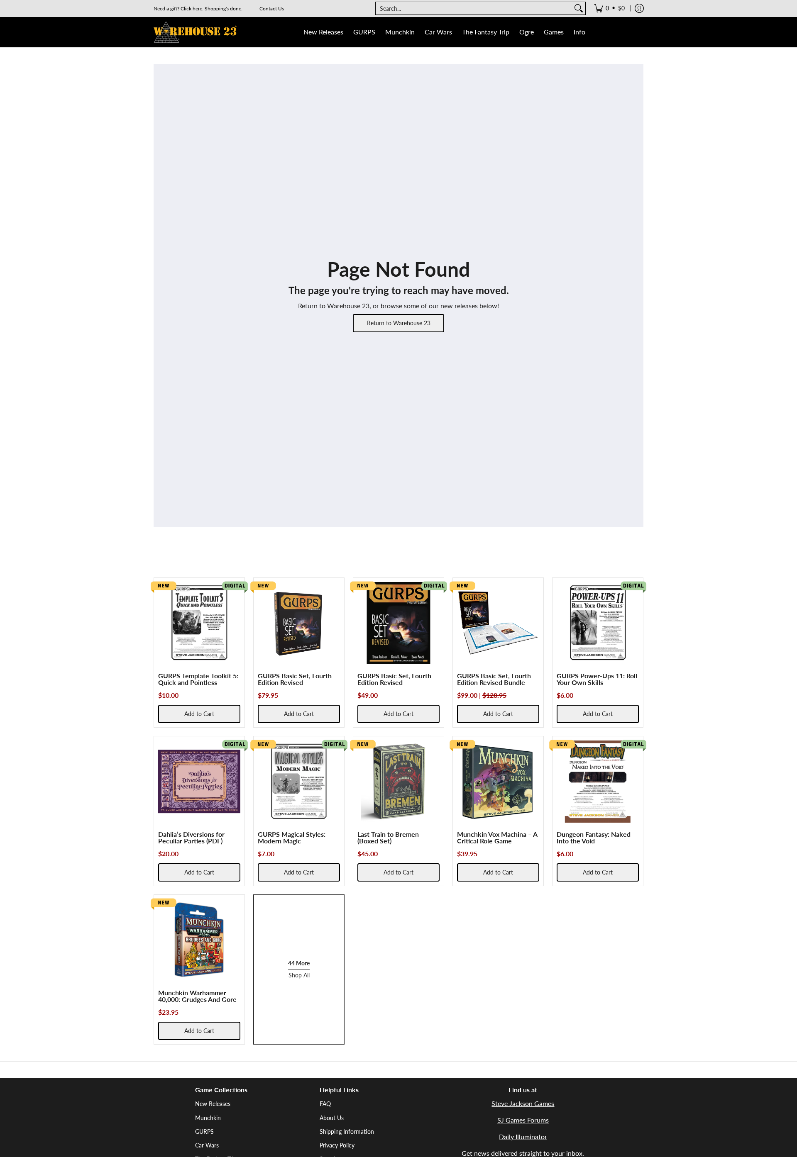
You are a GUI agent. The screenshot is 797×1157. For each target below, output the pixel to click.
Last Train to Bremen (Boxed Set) (388, 837)
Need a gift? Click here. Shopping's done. (198, 8)
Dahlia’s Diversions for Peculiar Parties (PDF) (191, 837)
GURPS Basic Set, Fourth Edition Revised (295, 679)
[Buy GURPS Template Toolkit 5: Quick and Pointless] (199, 623)
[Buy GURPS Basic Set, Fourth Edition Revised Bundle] (498, 623)
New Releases (212, 1103)
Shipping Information (347, 1131)
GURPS (204, 1131)
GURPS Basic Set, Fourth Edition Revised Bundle (494, 679)
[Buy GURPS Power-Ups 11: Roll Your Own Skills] (598, 623)
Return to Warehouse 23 (398, 322)
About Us (332, 1117)
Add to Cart (199, 713)
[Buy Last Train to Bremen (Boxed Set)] (398, 781)
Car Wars (207, 1145)
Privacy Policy (337, 1145)
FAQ (325, 1103)
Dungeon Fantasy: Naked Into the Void (594, 837)
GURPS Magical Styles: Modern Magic (291, 837)
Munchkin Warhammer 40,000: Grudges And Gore (197, 996)
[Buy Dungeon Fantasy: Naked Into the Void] (598, 781)
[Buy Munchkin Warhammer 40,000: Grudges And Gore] (199, 940)
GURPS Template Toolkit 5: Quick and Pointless (198, 679)
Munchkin (208, 1117)
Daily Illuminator (523, 1136)
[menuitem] (609, 8)
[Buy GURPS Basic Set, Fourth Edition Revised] (299, 623)
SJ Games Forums (523, 1120)
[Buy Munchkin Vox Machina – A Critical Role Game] (498, 781)
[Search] (578, 8)
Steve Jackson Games (522, 1103)
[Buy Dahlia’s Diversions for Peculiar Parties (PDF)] (199, 781)
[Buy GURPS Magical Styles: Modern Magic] (299, 781)
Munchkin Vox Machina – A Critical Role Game (497, 837)
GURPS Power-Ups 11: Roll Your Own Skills (597, 679)
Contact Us (271, 8)
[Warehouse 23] (195, 32)
